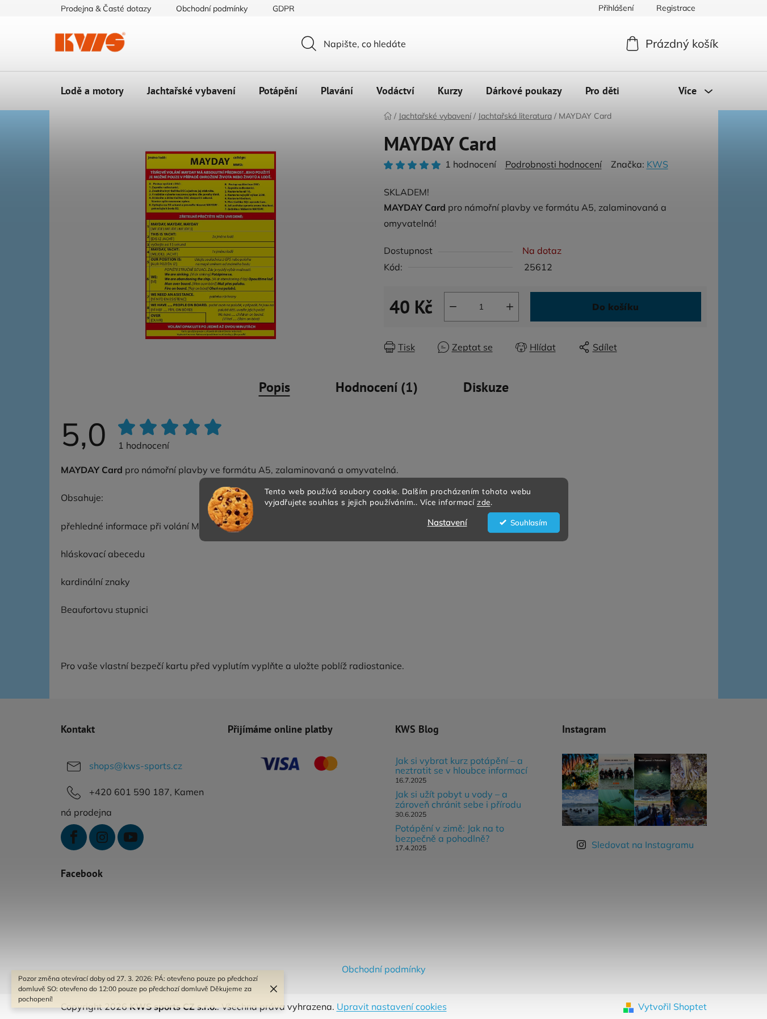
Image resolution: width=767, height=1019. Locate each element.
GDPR (284, 8)
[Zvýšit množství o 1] (509, 307)
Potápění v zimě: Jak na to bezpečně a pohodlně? (449, 833)
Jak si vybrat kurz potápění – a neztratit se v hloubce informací (461, 766)
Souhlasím (528, 522)
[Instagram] (102, 837)
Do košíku (615, 306)
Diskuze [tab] (486, 387)
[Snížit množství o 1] (453, 307)
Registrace (675, 8)
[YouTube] (131, 837)
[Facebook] (74, 837)
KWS (657, 164)
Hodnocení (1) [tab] (377, 387)
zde (484, 502)
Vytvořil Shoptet (672, 1006)
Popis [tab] (274, 387)
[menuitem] (92, 91)
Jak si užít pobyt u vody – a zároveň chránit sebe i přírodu (458, 799)
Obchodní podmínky (212, 8)
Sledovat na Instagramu (643, 844)
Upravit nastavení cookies (392, 1006)
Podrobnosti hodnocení (553, 164)
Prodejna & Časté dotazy (106, 8)
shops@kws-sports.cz (135, 765)
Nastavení (447, 522)
